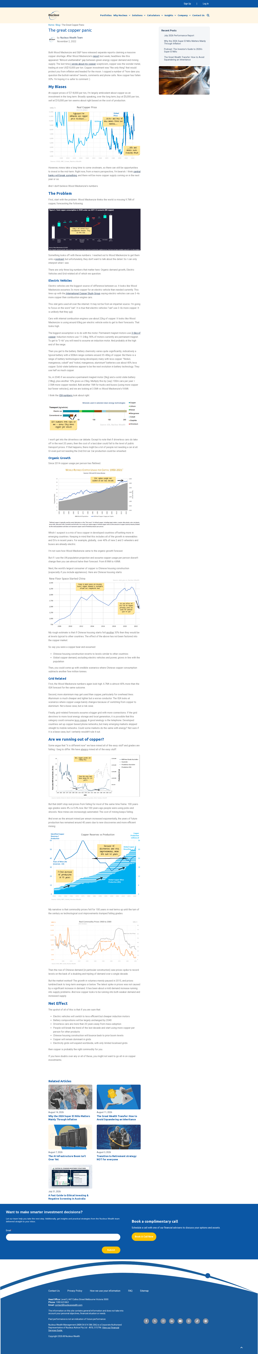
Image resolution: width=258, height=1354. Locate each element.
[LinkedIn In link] (172, 1321)
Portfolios (106, 15)
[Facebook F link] (146, 1321)
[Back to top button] (241, 1347)
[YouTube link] (180, 1321)
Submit (111, 1250)
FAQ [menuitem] (130, 1290)
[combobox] (209, 15)
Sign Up (187, 3)
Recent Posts (168, 30)
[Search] (208, 15)
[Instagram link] (163, 1321)
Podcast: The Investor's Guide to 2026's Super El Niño (183, 50)
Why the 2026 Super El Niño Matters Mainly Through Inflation (185, 42)
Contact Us (198, 15)
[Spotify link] (205, 1321)
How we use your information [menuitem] (105, 1290)
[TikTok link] (197, 1321)
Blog (58, 25)
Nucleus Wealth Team (71, 37)
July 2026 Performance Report (179, 35)
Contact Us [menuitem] (54, 1290)
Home (51, 25)
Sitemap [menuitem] (144, 1290)
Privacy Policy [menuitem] (74, 1290)
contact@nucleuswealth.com (68, 1305)
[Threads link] (189, 1321)
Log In (206, 3)
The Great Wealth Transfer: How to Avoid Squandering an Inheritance (184, 58)
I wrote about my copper (83, 64)
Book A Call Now (144, 1236)
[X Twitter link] (155, 1321)
